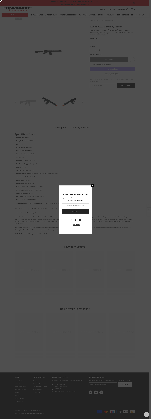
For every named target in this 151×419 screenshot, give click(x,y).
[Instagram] (75, 220)
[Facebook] (71, 220)
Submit (75, 211)
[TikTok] (80, 220)
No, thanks (76, 225)
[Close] (92, 185)
